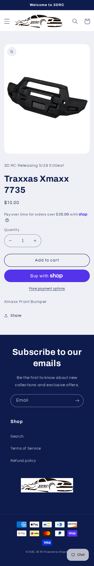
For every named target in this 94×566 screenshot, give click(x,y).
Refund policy (23, 461)
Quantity (11, 230)
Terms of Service (25, 448)
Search (17, 436)
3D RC (40, 552)
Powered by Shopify (56, 552)
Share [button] (15, 316)
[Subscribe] (77, 400)
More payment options (47, 288)
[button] (7, 21)
